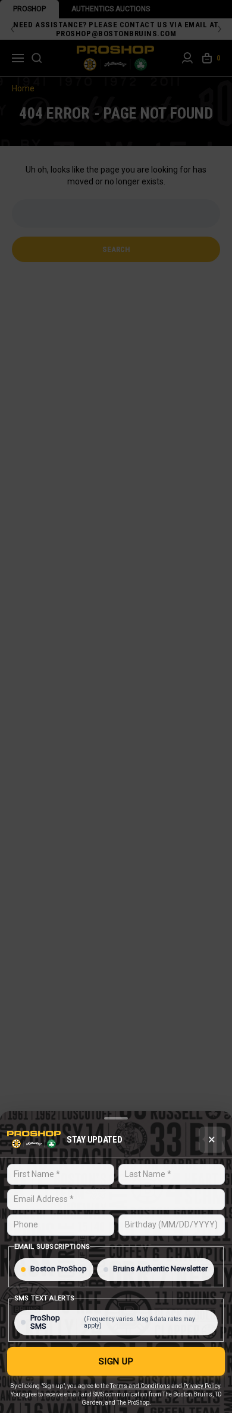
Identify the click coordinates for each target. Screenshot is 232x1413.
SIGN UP (116, 1361)
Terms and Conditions (140, 1386)
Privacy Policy (201, 1386)
